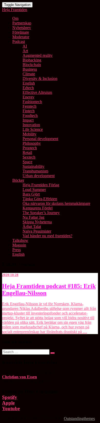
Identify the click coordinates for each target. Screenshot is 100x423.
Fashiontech (32, 101)
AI (25, 46)
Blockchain (32, 64)
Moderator (20, 37)
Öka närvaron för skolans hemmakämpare (56, 203)
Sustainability (33, 166)
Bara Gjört (31, 194)
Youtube (11, 408)
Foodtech (30, 115)
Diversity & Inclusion (40, 78)
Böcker (18, 180)
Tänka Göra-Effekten (40, 199)
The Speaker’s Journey (41, 212)
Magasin (19, 245)
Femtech (29, 106)
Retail (27, 152)
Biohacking (32, 60)
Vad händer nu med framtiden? (47, 236)
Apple (8, 403)
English (29, 83)
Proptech (30, 148)
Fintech (29, 111)
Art (25, 51)
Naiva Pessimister (37, 231)
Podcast (18, 41)
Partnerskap (21, 23)
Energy (28, 97)
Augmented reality (38, 55)
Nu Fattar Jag (33, 217)
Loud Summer (34, 189)
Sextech (29, 157)
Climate (29, 74)
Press (16, 249)
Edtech (28, 88)
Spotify (9, 397)
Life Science (33, 129)
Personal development (40, 138)
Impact (28, 120)
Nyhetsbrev (21, 27)
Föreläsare (20, 32)
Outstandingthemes (79, 418)
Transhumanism (35, 171)
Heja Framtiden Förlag (41, 185)
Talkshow (20, 240)
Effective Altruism (37, 92)
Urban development (39, 175)
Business (30, 69)
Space (27, 162)
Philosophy (32, 143)
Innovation (31, 125)
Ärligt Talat (32, 226)
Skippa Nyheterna (37, 222)
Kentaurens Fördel (38, 208)
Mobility (29, 134)
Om (15, 18)
